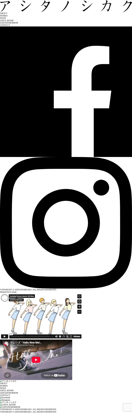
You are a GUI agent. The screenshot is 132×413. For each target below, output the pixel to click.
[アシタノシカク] (66, 402)
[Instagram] (66, 223)
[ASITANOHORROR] (66, 407)
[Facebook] (66, 91)
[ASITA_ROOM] (66, 405)
